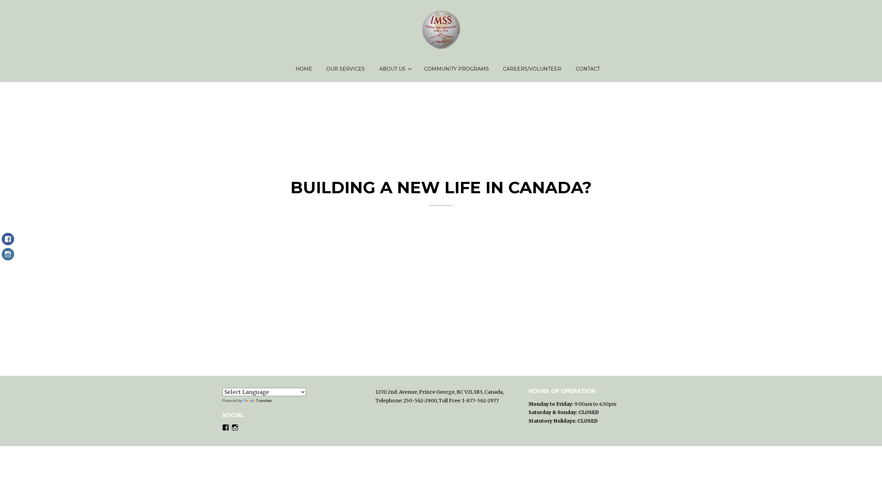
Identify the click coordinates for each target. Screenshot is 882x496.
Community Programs (456, 69)
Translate (264, 401)
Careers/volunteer (532, 69)
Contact (588, 69)
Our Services (345, 69)
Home (304, 69)
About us (392, 69)
